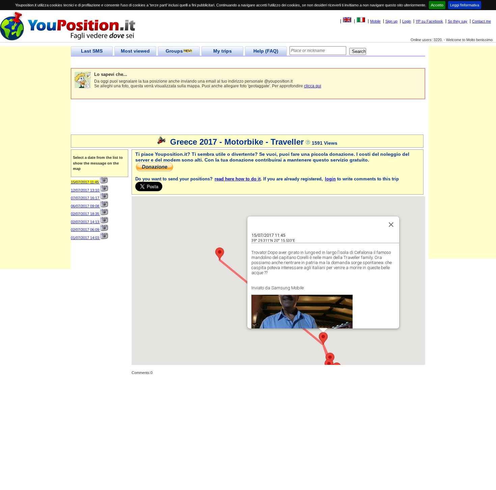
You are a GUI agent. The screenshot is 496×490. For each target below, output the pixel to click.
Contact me (481, 21)
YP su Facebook (429, 21)
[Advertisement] (193, 62)
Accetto (437, 5)
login (330, 178)
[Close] (391, 225)
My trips (222, 51)
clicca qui (312, 86)
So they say (457, 21)
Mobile (375, 21)
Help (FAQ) (265, 51)
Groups (174, 51)
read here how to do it (237, 178)
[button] (330, 359)
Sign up (391, 21)
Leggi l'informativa (464, 5)
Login (406, 21)
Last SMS (92, 51)
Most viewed (135, 51)
